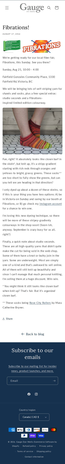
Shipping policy (44, 451)
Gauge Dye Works (24, 442)
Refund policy (29, 446)
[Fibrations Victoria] (32, 46)
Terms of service (25, 451)
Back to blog (35, 334)
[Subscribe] (54, 381)
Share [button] (9, 318)
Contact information (34, 457)
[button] (7, 8)
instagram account (51, 203)
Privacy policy (46, 446)
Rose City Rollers (40, 302)
